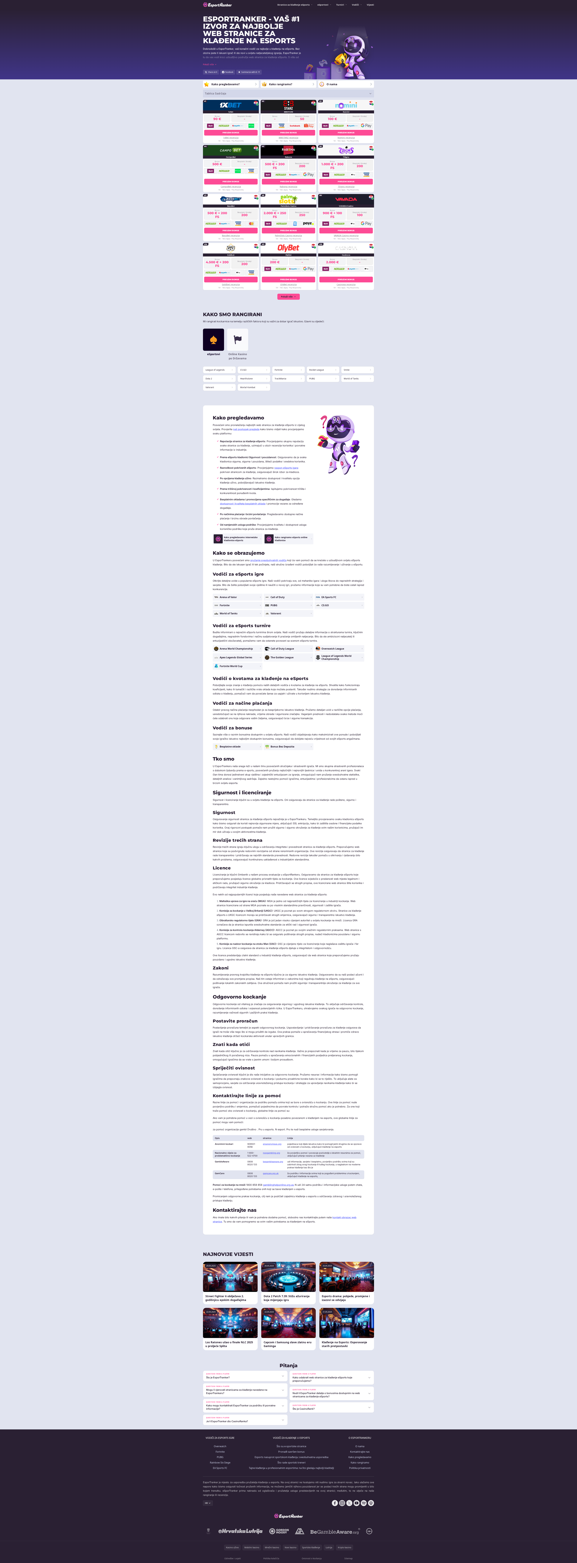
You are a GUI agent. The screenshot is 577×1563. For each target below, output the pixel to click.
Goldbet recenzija (231, 284)
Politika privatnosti (360, 1468)
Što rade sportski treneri (292, 1462)
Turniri (340, 4)
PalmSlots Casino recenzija (288, 235)
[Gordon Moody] (279, 1531)
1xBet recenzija (231, 137)
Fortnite (220, 1451)
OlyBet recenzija (288, 284)
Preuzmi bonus (231, 132)
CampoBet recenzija (231, 186)
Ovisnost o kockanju (312, 1558)
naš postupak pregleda (246, 429)
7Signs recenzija (346, 186)
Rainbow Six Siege (220, 1462)
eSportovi (322, 4)
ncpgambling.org (271, 1153)
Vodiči (355, 4)
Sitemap (348, 1558)
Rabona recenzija (288, 186)
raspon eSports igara (286, 467)
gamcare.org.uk (271, 1173)
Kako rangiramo (360, 1462)
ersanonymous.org (272, 1144)
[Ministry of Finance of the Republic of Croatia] (208, 1531)
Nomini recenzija (346, 137)
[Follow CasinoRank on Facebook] (335, 1503)
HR (206, 1503)
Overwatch (220, 1446)
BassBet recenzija (231, 235)
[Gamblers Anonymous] (299, 1531)
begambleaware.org (273, 1161)
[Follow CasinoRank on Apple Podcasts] (371, 1503)
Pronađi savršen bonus (291, 1451)
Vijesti (370, 4)
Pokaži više (287, 296)
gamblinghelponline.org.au (278, 1184)
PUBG (220, 1457)
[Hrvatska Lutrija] (240, 1531)
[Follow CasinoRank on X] (349, 1503)
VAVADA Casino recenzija (346, 235)
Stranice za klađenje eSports (293, 4)
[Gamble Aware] (335, 1531)
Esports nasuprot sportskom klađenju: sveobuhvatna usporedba (291, 1457)
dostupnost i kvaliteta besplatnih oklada (242, 503)
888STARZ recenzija (288, 137)
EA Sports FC (220, 1468)
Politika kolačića (271, 1558)
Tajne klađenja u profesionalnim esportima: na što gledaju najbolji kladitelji (291, 1468)
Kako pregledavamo (359, 1457)
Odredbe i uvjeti (232, 1558)
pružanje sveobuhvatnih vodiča (268, 560)
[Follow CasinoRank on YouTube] (357, 1503)
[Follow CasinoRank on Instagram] (342, 1503)
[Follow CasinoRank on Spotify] (364, 1503)
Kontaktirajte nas (360, 1451)
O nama (359, 1446)
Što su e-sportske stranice (291, 1446)
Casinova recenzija (346, 284)
